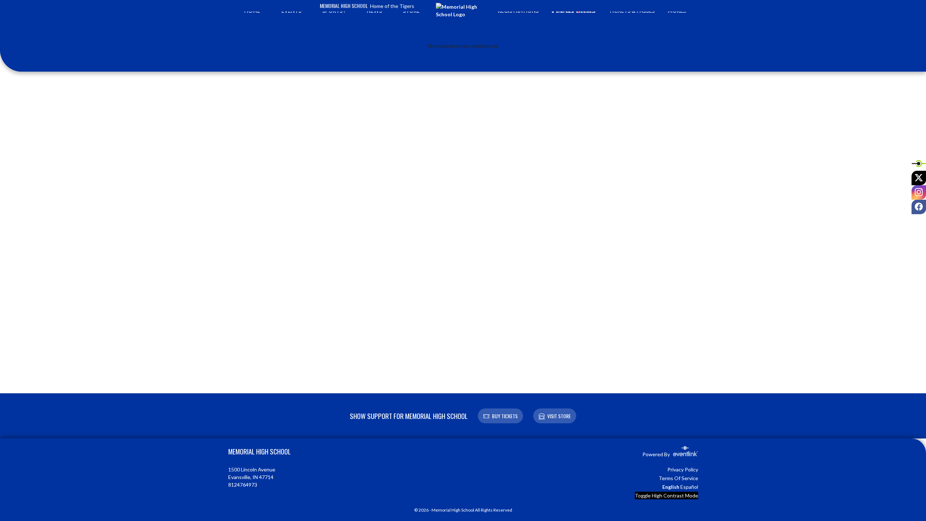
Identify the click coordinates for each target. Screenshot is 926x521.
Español (689, 487)
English (670, 487)
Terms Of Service (678, 478)
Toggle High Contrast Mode (666, 495)
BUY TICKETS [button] (505, 416)
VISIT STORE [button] (559, 416)
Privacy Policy (682, 469)
